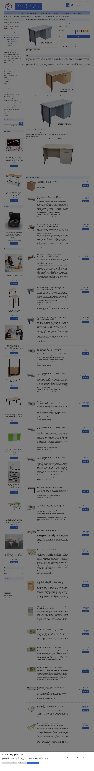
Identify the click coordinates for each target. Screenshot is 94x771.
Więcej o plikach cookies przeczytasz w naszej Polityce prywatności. (16, 759)
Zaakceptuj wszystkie (33, 762)
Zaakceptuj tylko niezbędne (9, 762)
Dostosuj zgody (22, 762)
